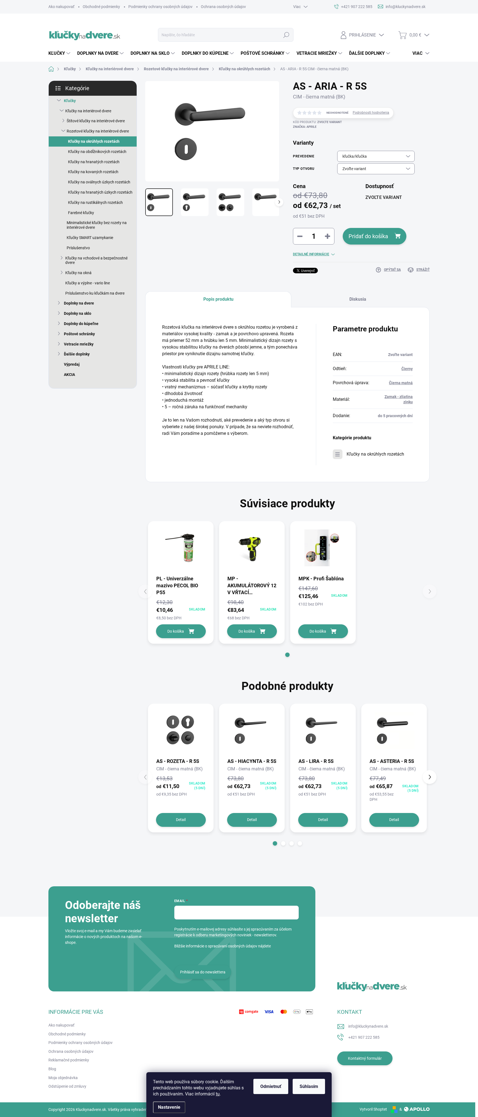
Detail (181, 819)
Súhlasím (309, 1086)
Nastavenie (169, 1107)
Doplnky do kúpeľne (81, 323)
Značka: (304, 127)
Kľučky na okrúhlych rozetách (93, 141)
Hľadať (286, 35)
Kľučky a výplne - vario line (87, 283)
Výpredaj (72, 364)
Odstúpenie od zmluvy (67, 1086)
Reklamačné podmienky (68, 1060)
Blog (52, 1069)
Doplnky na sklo (77, 313)
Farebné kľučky (81, 213)
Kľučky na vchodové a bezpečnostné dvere (96, 260)
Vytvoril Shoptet (373, 1109)
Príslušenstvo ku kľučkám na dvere (94, 293)
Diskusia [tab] (357, 299)
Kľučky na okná (78, 273)
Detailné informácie (311, 254)
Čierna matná (401, 383)
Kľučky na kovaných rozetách (93, 172)
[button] (287, 654)
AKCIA (69, 374)
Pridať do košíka (368, 236)
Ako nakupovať (61, 6)
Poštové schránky (79, 334)
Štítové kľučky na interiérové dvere (96, 121)
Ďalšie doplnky (77, 354)
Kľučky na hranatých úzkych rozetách (100, 192)
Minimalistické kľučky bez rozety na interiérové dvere (97, 225)
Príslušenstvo (78, 248)
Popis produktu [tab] (218, 299)
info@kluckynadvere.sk (368, 1026)
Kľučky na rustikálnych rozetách (95, 202)
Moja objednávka (63, 1078)
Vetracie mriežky (78, 344)
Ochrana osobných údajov (223, 6)
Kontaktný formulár (365, 1058)
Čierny (407, 369)
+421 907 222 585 (364, 1037)
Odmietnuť (270, 1086)
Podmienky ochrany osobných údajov (160, 6)
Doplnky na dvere (79, 303)
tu (218, 1094)
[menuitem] (60, 53)
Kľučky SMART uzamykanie (90, 237)
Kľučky (70, 100)
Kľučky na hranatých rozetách (93, 162)
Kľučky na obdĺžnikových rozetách (97, 151)
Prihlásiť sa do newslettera (202, 972)
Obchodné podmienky (101, 6)
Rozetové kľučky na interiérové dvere (98, 131)
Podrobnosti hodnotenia (371, 113)
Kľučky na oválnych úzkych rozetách (99, 182)
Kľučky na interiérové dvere (88, 111)
